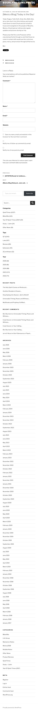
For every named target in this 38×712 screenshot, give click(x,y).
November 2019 (8, 536)
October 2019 (7, 540)
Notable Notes (7, 649)
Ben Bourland (23, 11)
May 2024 (6, 397)
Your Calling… (17, 326)
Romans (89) (7, 244)
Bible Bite (6, 634)
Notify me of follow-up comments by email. (17, 143)
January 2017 (7, 623)
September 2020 (8, 499)
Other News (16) (8, 227)
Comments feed (8, 691)
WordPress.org (8, 695)
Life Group (6, 638)
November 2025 (8, 371)
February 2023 (7, 454)
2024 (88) (6, 268)
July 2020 (6, 506)
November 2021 (8, 480)
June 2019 (6, 555)
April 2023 (6, 446)
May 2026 (6, 352)
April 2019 (6, 563)
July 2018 (6, 597)
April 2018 (6, 608)
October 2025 (7, 375)
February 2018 (7, 615)
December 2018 (8, 578)
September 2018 (8, 589)
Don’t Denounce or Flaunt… (22, 333)
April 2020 (6, 518)
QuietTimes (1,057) (9, 212)
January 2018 (7, 619)
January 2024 (7, 412)
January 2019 (7, 574)
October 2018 (7, 585)
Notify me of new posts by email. (13, 150)
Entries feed (7, 687)
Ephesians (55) (7, 248)
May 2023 (6, 442)
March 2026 (7, 356)
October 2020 (7, 495)
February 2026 (7, 360)
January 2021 (7, 484)
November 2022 (8, 465)
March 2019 (7, 567)
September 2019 (8, 544)
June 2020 (6, 510)
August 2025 (7, 382)
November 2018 (8, 582)
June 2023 (6, 439)
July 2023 (6, 435)
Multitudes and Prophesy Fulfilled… (14, 302)
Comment (6, 81)
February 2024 (7, 409)
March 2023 (7, 450)
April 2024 (6, 401)
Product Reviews (8, 657)
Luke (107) (6, 240)
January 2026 (7, 364)
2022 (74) (6, 276)
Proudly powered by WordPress (12, 707)
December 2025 (8, 367)
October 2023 (7, 424)
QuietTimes (7, 661)
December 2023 (8, 416)
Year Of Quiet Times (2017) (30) (13, 220)
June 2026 (6, 349)
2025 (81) (6, 265)
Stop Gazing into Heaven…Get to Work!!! (16, 295)
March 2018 (7, 612)
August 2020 (7, 503)
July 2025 (6, 386)
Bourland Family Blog (19, 2)
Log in (5, 683)
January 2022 (7, 476)
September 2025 (8, 379)
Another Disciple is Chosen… (12, 291)
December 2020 (8, 488)
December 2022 (8, 461)
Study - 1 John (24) (8, 224)
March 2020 (7, 521)
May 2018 (6, 604)
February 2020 (7, 525)
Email (5, 116)
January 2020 (7, 529)
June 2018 (6, 600)
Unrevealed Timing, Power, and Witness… (16, 299)
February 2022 (7, 473)
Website (5, 125)
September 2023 (8, 427)
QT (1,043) (6, 236)
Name (5, 106)
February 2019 (7, 570)
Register (5, 680)
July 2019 (6, 551)
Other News (7, 653)
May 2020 (6, 514)
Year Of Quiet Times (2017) (11, 668)
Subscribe (29, 193)
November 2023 (8, 420)
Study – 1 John (7, 664)
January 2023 (7, 458)
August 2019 (7, 548)
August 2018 (7, 593)
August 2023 (7, 431)
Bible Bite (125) (7, 216)
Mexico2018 (9, 60)
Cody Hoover (7, 320)
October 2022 (7, 469)
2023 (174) (6, 272)
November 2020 (8, 491)
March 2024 (7, 405)
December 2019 (8, 533)
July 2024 (6, 390)
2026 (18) (6, 261)
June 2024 (6, 394)
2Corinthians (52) (8, 252)
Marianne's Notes (8, 642)
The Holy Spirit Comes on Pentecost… (15, 287)
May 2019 (6, 559)
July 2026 (6, 345)
